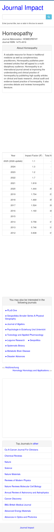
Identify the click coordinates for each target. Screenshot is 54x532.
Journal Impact (22, 7)
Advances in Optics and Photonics (21, 516)
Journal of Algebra (16, 324)
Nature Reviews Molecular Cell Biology (23, 486)
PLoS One (12, 310)
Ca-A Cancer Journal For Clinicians (21, 449)
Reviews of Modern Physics (18, 480)
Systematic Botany (16, 345)
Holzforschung (12, 367)
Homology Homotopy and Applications (31, 370)
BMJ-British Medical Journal (18, 504)
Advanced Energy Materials (18, 510)
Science (8, 467)
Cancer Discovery (13, 498)
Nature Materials (12, 474)
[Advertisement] (27, 122)
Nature (8, 461)
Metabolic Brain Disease (18, 350)
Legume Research (16, 340)
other (35, 443)
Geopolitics (35, 340)
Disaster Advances (16, 356)
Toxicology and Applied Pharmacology (25, 334)
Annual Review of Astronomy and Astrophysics (27, 492)
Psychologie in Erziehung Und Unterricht (26, 329)
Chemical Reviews (13, 455)
